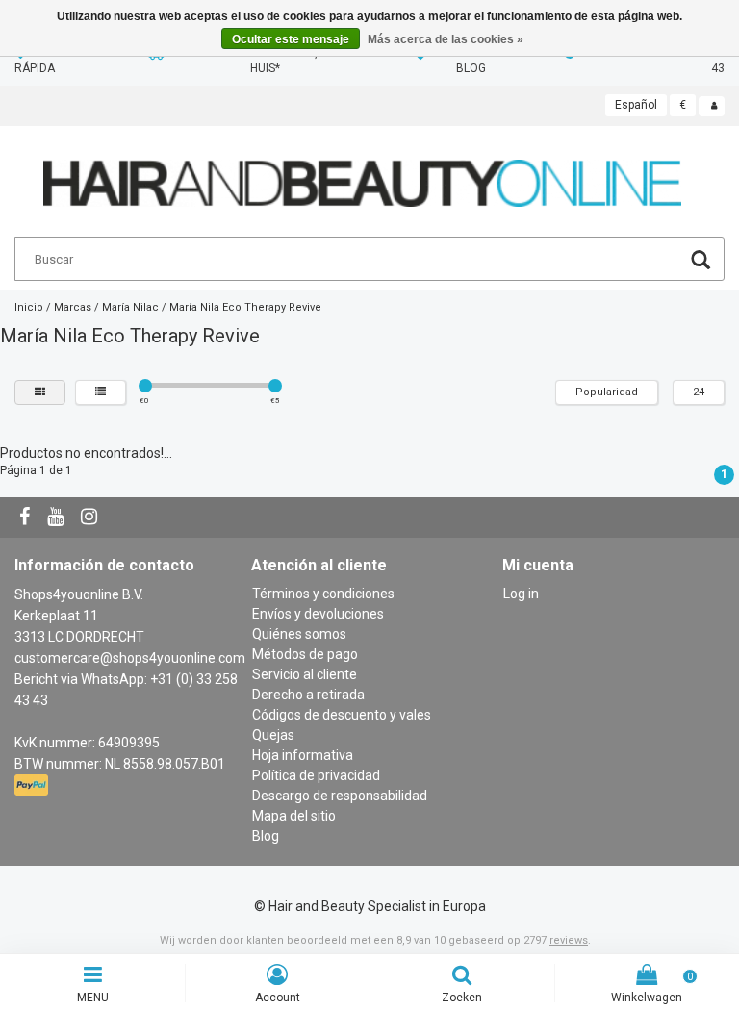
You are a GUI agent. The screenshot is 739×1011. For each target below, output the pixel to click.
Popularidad (606, 392)
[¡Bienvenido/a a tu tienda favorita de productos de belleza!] (362, 175)
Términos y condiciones (323, 593)
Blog (265, 836)
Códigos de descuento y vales (341, 714)
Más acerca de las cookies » (445, 39)
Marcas (72, 307)
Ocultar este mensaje (290, 39)
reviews (568, 940)
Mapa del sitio (294, 815)
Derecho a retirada (308, 694)
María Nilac (130, 307)
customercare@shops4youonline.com (129, 658)
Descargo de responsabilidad (339, 795)
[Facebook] (27, 517)
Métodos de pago (305, 654)
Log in (521, 593)
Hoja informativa (302, 755)
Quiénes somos (299, 634)
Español (636, 105)
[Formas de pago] (33, 785)
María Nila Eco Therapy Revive (245, 307)
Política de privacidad (316, 775)
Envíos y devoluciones (318, 613)
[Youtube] (57, 517)
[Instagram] (91, 517)
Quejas (273, 735)
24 (698, 392)
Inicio (28, 307)
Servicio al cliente (304, 674)
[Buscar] (700, 262)
